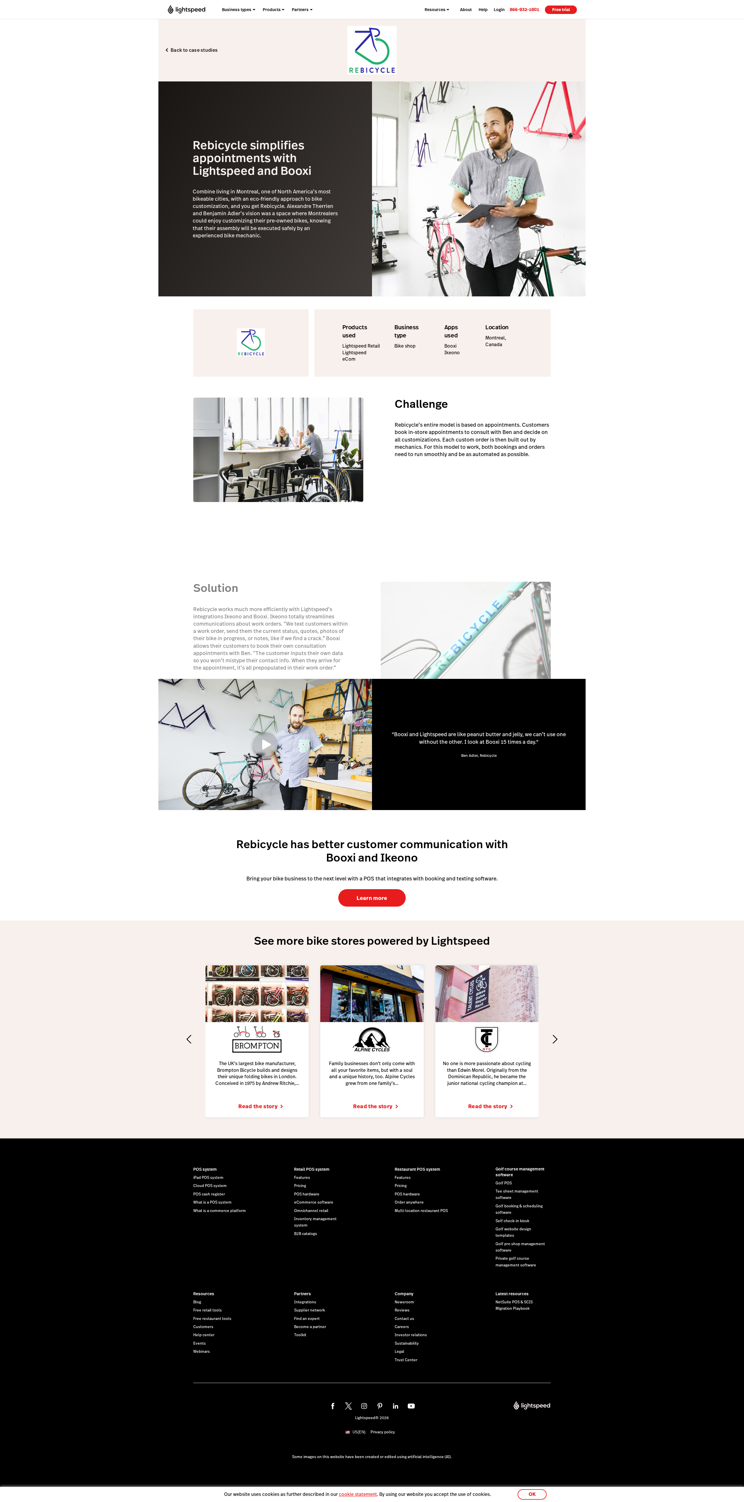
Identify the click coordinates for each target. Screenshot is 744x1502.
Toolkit (300, 1335)
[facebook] (333, 1406)
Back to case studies (194, 50)
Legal (399, 1351)
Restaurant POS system (417, 1169)
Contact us (404, 1318)
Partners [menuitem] (300, 10)
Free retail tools (207, 1310)
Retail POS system (312, 1169)
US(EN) (359, 1432)
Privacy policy (383, 1432)
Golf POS (504, 1183)
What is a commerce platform (219, 1210)
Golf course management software (520, 1172)
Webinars (201, 1351)
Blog (197, 1302)
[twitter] (348, 1406)
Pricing (300, 1185)
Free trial (561, 10)
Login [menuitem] (499, 10)
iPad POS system (208, 1177)
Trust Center (406, 1360)
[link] (524, 9)
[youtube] (411, 1406)
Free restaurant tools (212, 1318)
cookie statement (358, 1494)
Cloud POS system (210, 1185)
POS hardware (306, 1194)
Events (199, 1343)
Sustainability (407, 1343)
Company (404, 1294)
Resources (203, 1294)
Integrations (305, 1302)
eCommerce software (313, 1202)
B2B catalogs (305, 1233)
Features (302, 1177)
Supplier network (309, 1310)
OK (532, 1494)
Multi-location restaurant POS (421, 1210)
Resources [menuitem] (435, 10)
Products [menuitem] (272, 10)
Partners (302, 1294)
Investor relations (411, 1335)
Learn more (372, 898)
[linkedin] (395, 1406)
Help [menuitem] (483, 10)
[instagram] (364, 1406)
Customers (203, 1327)
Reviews (402, 1310)
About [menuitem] (466, 10)
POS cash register (209, 1194)
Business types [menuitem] (236, 10)
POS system (205, 1169)
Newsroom (404, 1302)
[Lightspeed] (186, 9)
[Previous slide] (189, 1039)
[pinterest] (380, 1406)
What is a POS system (212, 1202)
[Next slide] (555, 1039)
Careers (402, 1327)
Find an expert (307, 1318)
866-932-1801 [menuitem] (524, 9)
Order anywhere (409, 1202)
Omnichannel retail (311, 1210)
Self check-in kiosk (512, 1221)
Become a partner (310, 1327)
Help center (203, 1335)
